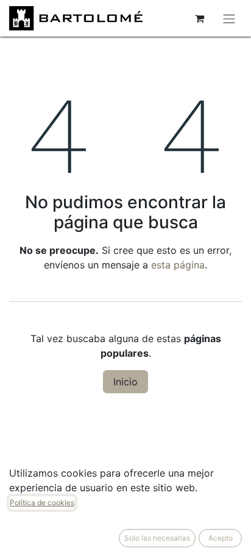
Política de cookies (42, 502)
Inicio (125, 382)
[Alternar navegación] (229, 18)
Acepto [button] (220, 537)
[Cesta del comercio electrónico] (199, 18)
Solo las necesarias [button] (157, 537)
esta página (178, 265)
